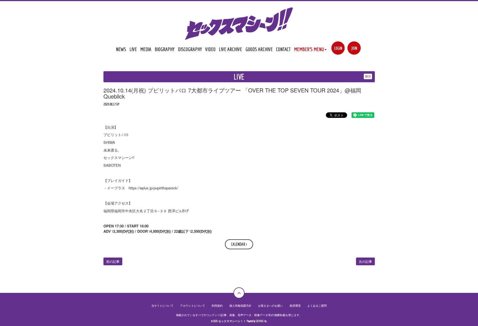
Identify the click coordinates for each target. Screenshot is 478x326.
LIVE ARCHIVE (230, 49)
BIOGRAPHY (165, 49)
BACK (368, 76)
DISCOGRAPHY (190, 49)
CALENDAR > (239, 244)
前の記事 (112, 261)
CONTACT (283, 49)
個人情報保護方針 (240, 306)
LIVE (133, 49)
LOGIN (338, 48)
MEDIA (145, 49)
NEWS (121, 49)
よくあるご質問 (317, 306)
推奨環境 (295, 306)
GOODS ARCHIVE (259, 49)
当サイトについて (162, 306)
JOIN (354, 48)
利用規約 (217, 306)
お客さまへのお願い (270, 306)
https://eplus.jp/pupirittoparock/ (153, 187)
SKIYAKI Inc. (261, 321)
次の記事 (365, 261)
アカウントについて (192, 306)
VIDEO (210, 49)
